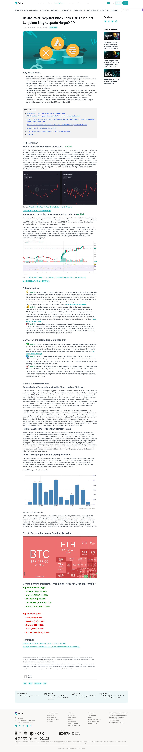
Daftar (125, 3)
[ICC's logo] (21, 738)
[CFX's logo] (40, 734)
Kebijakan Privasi (92, 723)
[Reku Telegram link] (27, 726)
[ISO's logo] (33, 734)
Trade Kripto (50, 715)
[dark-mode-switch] (113, 3)
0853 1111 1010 (120, 722)
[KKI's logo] (33, 738)
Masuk (118, 3)
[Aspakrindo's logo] (76, 734)
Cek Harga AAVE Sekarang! (76, 304)
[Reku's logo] (19, 3)
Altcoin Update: (53, 116)
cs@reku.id (20, 718)
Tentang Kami (92, 715)
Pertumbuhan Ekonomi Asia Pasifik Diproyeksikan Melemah (65, 125)
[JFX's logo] (44, 738)
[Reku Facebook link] (31, 726)
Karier (90, 717)
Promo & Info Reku (73, 723)
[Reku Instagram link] (20, 726)
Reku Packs (50, 721)
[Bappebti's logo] (18, 734)
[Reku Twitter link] (23, 726)
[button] (41, 3)
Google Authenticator (74, 725)
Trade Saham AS (51, 717)
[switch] (109, 3)
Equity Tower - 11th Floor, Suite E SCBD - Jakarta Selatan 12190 (26, 721)
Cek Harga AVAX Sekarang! (37, 210)
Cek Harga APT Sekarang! (36, 281)
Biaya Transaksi (72, 717)
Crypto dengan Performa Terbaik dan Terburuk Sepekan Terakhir (49, 131)
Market (50, 3)
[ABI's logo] (65, 734)
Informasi (70, 719)
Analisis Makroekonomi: (35, 125)
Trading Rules (71, 715)
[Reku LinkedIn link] (16, 726)
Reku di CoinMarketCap (94, 719)
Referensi (30, 134)
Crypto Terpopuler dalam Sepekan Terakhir (41, 128)
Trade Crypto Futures (53, 719)
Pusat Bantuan (72, 721)
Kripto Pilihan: (46, 113)
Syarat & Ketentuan (93, 721)
